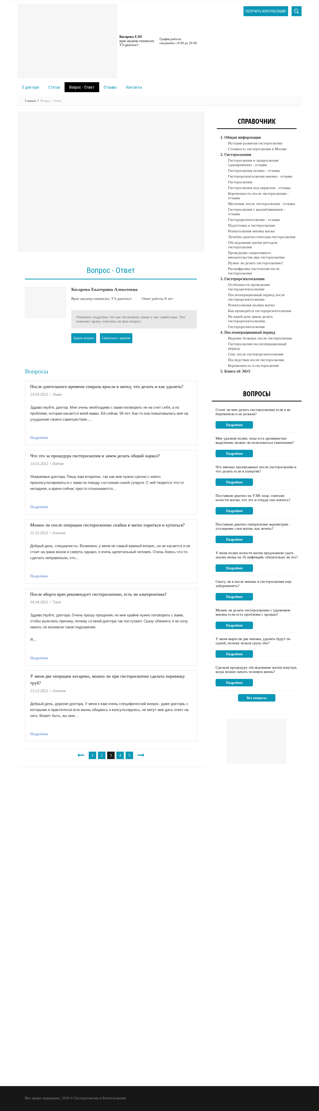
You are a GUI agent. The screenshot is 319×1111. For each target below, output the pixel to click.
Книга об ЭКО (237, 371)
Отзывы (110, 87)
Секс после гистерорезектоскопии (255, 354)
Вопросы (257, 393)
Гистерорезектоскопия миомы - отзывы (260, 176)
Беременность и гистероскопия (253, 366)
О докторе (30, 87)
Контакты (134, 87)
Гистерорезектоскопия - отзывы (254, 220)
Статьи (54, 87)
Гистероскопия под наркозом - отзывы (259, 188)
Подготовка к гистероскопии (251, 225)
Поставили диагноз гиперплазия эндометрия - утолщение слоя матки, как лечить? (253, 526)
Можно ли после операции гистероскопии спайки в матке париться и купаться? (107, 525)
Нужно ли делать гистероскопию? (255, 263)
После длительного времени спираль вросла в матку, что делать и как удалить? (106, 386)
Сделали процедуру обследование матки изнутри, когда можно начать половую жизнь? (256, 669)
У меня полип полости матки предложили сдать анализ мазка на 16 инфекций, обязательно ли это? (257, 555)
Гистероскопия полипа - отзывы (254, 171)
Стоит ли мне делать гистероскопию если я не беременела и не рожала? (253, 412)
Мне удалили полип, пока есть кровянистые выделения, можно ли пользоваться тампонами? (255, 440)
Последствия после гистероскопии (256, 360)
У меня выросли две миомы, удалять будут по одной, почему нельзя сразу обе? (253, 641)
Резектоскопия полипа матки (251, 305)
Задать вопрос (83, 338)
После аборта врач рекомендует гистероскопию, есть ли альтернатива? (98, 594)
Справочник (257, 121)
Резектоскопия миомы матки (251, 231)
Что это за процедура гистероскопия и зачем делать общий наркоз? (95, 455)
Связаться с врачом (116, 338)
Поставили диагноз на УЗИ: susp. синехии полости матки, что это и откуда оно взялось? (253, 498)
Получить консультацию (265, 11)
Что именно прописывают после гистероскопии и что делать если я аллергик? (256, 469)
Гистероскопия (240, 182)
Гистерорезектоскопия (246, 327)
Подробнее (39, 438)
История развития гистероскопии (255, 143)
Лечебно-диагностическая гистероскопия (261, 237)
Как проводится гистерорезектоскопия (259, 311)
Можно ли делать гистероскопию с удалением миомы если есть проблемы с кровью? (253, 612)
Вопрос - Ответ (81, 87)
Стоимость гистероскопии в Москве (257, 149)
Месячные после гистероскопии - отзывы (261, 204)
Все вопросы (257, 698)
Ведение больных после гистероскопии (260, 338)
